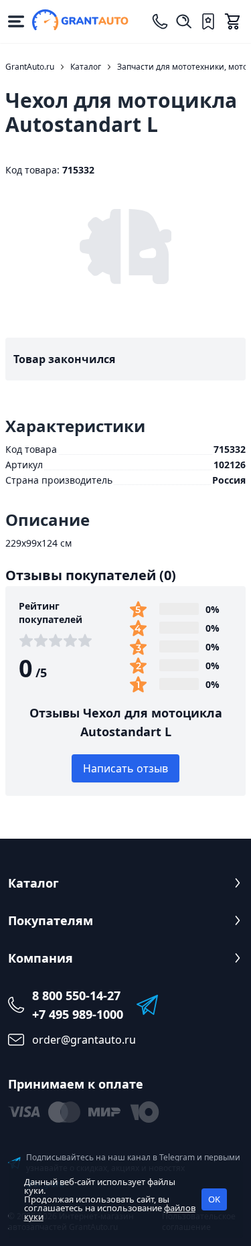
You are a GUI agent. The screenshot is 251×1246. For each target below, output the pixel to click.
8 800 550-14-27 (76, 995)
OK (214, 1199)
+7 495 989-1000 (77, 1014)
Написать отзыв (125, 768)
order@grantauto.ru (84, 1039)
